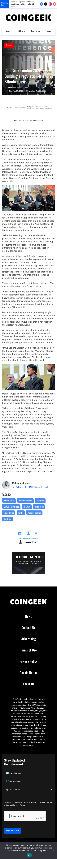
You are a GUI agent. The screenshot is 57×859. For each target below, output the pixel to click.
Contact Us (28, 627)
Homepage (8, 107)
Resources (35, 31)
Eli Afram (27, 506)
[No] (53, 850)
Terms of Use (28, 650)
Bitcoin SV (40, 500)
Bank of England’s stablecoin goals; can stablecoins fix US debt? (22, 4)
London (20, 512)
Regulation (7, 519)
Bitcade (21, 31)
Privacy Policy (28, 661)
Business (9, 45)
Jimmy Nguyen (9, 512)
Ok (29, 855)
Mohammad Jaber (14, 88)
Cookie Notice (28, 672)
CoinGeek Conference (11, 506)
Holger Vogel (39, 506)
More (48, 31)
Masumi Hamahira (34, 512)
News (8, 31)
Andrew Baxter (9, 500)
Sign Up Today (12, 830)
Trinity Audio (28, 121)
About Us (28, 684)
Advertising (28, 638)
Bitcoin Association (25, 500)
